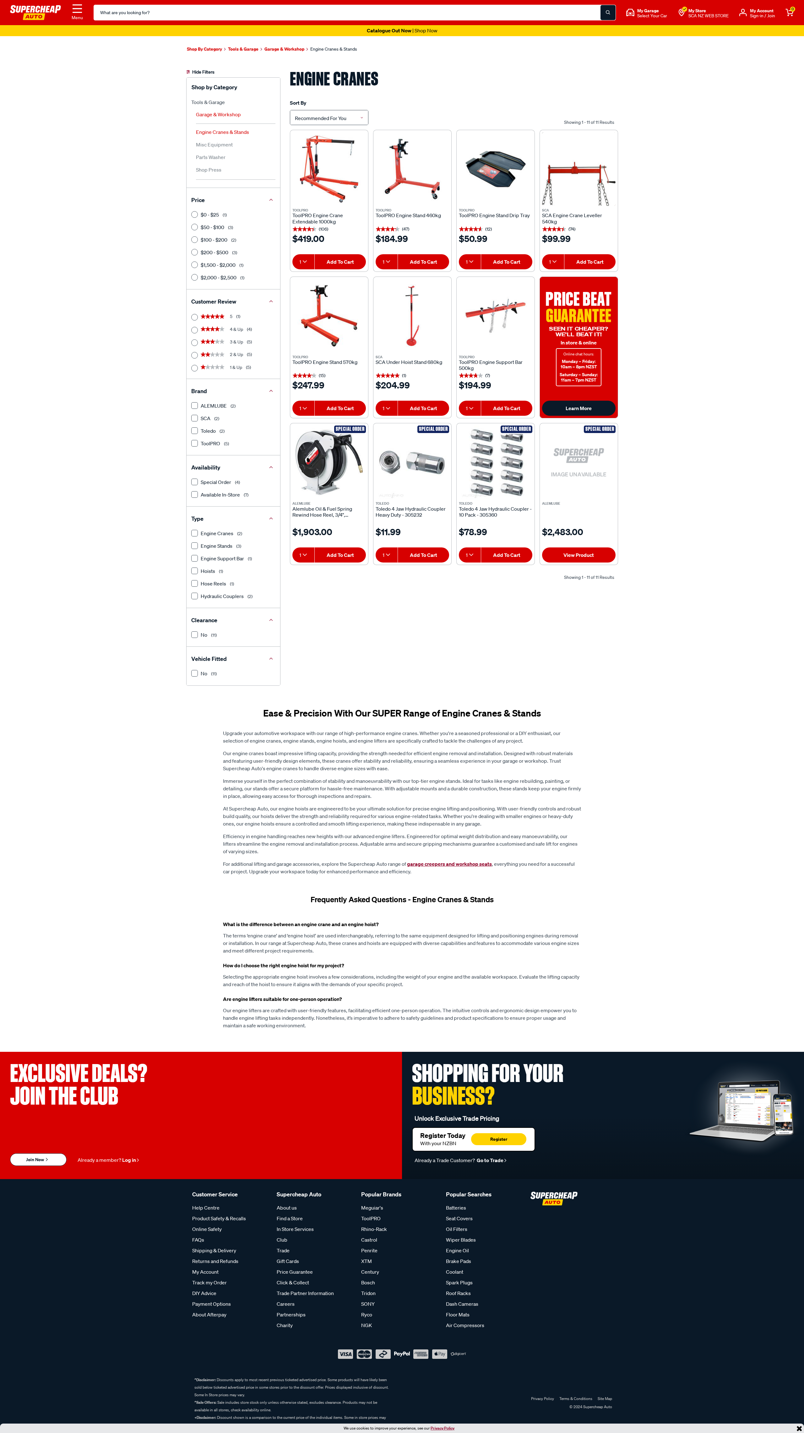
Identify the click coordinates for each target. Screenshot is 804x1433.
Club (282, 1240)
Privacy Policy (442, 1428)
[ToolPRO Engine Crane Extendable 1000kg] (329, 169)
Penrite (369, 1250)
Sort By (298, 103)
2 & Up (226, 354)
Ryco (366, 1314)
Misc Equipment (214, 144)
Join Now (35, 1159)
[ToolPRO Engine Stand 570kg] (329, 316)
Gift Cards (288, 1261)
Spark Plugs (459, 1282)
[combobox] (329, 117)
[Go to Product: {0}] (579, 512)
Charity (285, 1325)
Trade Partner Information (305, 1293)
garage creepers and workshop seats (449, 864)
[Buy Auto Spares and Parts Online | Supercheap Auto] (35, 12)
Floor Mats (458, 1314)
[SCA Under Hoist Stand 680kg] (412, 316)
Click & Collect (293, 1282)
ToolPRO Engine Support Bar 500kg (491, 365)
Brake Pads (458, 1261)
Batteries (456, 1208)
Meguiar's (372, 1208)
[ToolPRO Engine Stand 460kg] (412, 169)
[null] (579, 462)
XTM (366, 1261)
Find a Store (290, 1218)
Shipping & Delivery (214, 1250)
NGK (366, 1325)
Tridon (368, 1293)
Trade (283, 1250)
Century (370, 1272)
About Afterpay (209, 1314)
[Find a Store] (681, 12)
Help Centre (206, 1208)
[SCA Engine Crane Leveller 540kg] (579, 169)
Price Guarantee (295, 1272)
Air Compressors (465, 1325)
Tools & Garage (208, 102)
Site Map (605, 1398)
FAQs (198, 1240)
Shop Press (208, 170)
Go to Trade (489, 1160)
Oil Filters (456, 1229)
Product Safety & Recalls (219, 1218)
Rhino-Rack (374, 1229)
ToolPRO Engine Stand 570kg (324, 362)
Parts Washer (210, 157)
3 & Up (226, 342)
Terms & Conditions (575, 1398)
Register (498, 1139)
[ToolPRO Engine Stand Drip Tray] (495, 169)
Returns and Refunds (215, 1261)
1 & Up (226, 367)
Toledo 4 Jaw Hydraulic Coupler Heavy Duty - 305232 (411, 512)
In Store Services (295, 1229)
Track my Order (209, 1282)
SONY (368, 1304)
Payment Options (211, 1304)
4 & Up (226, 329)
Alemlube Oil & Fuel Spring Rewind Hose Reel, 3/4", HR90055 (322, 512)
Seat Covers (459, 1218)
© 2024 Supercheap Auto (590, 1406)
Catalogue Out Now (402, 30)
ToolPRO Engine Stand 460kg (408, 215)
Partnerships (291, 1314)
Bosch (368, 1282)
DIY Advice (204, 1293)
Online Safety (207, 1229)
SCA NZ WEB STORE (708, 16)
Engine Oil (457, 1250)
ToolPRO (371, 1218)
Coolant (454, 1272)
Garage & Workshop (218, 114)
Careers (286, 1304)
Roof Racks (458, 1293)
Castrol (369, 1240)
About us (287, 1208)
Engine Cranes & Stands (222, 132)
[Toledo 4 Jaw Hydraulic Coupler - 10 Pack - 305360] (495, 462)
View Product (578, 555)
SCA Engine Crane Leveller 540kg (572, 218)
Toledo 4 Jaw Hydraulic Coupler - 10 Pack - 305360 (495, 512)
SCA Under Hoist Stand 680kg (409, 362)
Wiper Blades (461, 1240)
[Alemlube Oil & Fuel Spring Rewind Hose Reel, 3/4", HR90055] (329, 462)
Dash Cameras (462, 1304)
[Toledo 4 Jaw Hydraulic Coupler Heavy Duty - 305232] (412, 462)
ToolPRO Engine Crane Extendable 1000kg (317, 218)
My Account (205, 1272)
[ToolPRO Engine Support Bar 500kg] (495, 316)
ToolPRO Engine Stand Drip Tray (494, 215)
